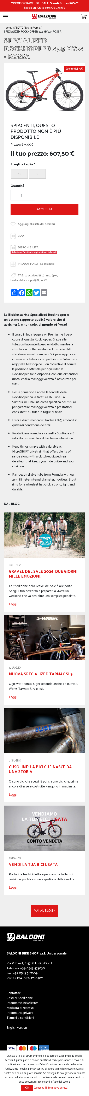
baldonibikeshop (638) (25, 280)
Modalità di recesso (20, 1008)
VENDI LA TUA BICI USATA (33, 865)
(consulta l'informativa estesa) (51, 1088)
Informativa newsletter (22, 1003)
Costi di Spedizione (20, 998)
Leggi (13, 604)
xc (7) (44, 280)
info (62, 7)
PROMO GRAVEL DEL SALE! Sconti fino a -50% (44, 3)
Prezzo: (16, 144)
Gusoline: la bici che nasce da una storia (40, 769)
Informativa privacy (20, 1013)
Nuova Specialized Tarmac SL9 (41, 674)
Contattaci (14, 993)
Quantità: (18, 186)
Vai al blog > (44, 911)
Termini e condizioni (20, 1018)
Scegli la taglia (22, 164)
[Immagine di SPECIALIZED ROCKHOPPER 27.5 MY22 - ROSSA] (44, 89)
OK (27, 1087)
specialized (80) (34, 275)
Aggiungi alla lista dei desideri (36, 224)
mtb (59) (51, 275)
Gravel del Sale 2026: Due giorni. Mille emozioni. (43, 574)
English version (17, 1027)
